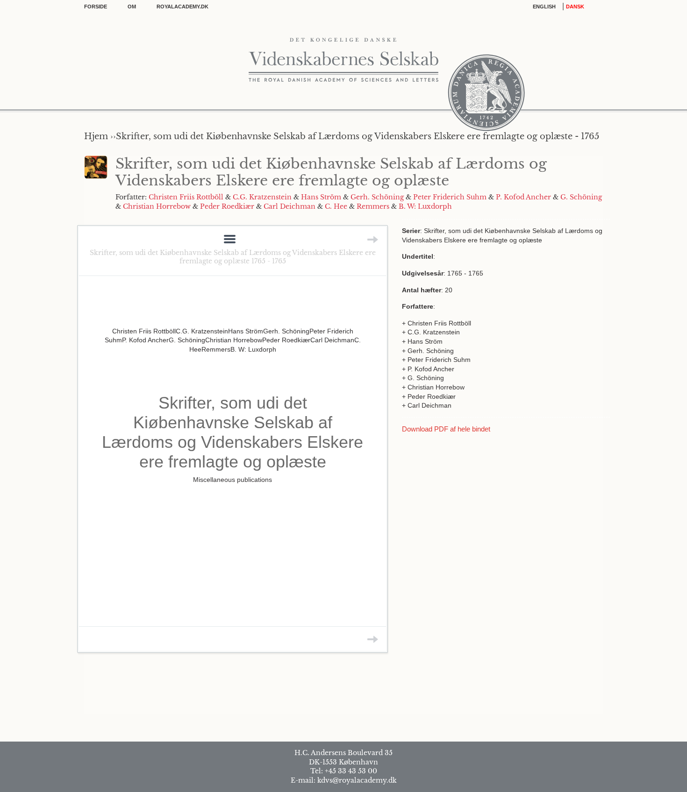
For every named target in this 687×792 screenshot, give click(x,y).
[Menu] (230, 240)
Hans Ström (321, 197)
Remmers (373, 206)
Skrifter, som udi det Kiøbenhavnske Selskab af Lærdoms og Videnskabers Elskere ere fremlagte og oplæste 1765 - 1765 (233, 256)
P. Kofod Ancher (523, 197)
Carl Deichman (289, 206)
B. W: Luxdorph (425, 206)
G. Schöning (581, 197)
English (544, 6)
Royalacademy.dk (182, 6)
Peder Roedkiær (227, 206)
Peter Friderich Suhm (450, 197)
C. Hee (336, 206)
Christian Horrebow (157, 206)
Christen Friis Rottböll (186, 197)
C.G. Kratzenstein (262, 197)
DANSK (575, 6)
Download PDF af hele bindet (446, 429)
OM (132, 6)
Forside (95, 6)
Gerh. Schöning (377, 197)
